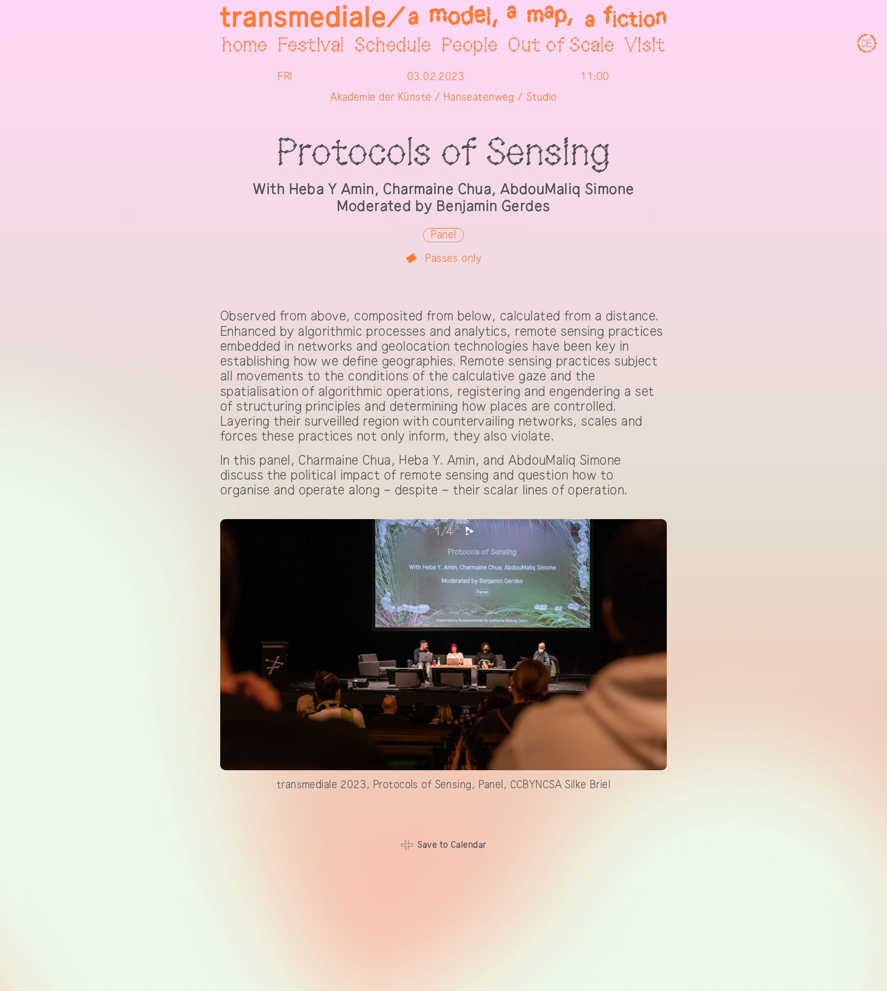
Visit (645, 45)
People (469, 45)
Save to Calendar (452, 845)
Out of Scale (561, 45)
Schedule (392, 45)
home (244, 45)
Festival (311, 45)
